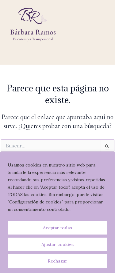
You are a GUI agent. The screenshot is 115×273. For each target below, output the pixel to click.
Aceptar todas (57, 228)
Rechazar (57, 261)
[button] (57, 55)
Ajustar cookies (57, 244)
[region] (57, 212)
